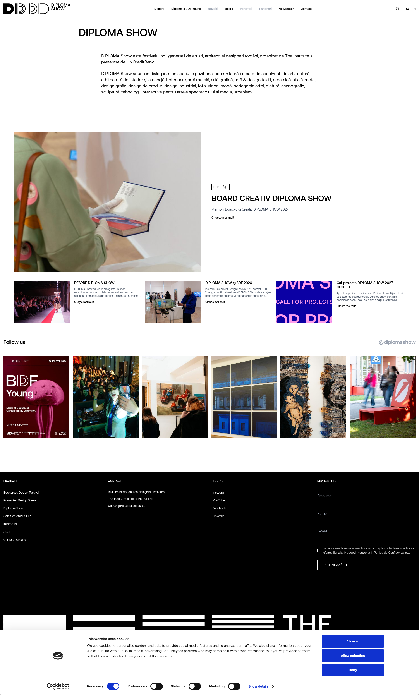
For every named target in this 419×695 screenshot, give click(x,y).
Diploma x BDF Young (186, 8)
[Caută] (398, 9)
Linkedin (218, 516)
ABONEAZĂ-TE (336, 565)
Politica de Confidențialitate (391, 552)
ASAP (7, 532)
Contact (306, 8)
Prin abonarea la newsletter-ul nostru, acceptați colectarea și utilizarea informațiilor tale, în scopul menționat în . (368, 550)
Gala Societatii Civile (17, 516)
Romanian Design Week (19, 500)
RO (407, 8)
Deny (353, 670)
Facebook (219, 508)
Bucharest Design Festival (21, 492)
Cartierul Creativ (14, 539)
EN (414, 8)
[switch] (156, 686)
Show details (258, 686)
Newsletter (286, 8)
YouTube (219, 500)
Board (229, 8)
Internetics (10, 524)
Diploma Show (13, 508)
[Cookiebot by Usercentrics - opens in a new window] (58, 686)
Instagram (219, 492)
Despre (159, 8)
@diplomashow (397, 342)
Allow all (352, 641)
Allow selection (353, 655)
